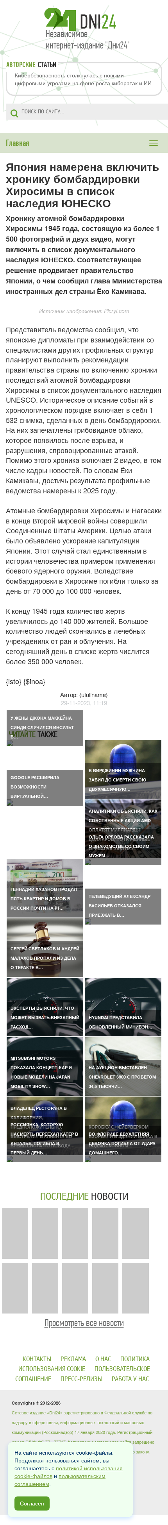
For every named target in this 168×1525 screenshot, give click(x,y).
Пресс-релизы (81, 1379)
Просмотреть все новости (84, 1322)
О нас (103, 1359)
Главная (17, 143)
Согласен (32, 1503)
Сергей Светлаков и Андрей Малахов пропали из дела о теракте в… (45, 958)
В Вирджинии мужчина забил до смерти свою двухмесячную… (117, 779)
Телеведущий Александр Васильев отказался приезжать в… (119, 905)
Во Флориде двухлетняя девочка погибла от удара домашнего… (122, 1143)
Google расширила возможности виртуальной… (35, 786)
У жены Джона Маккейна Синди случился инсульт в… (42, 727)
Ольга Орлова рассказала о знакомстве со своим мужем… (121, 846)
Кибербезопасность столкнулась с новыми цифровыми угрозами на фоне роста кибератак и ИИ (83, 79)
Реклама (73, 1359)
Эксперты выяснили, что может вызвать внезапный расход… (45, 1017)
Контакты (37, 1359)
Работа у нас (130, 1379)
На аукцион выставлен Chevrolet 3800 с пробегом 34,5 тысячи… (122, 1076)
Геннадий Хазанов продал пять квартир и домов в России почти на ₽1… (44, 898)
